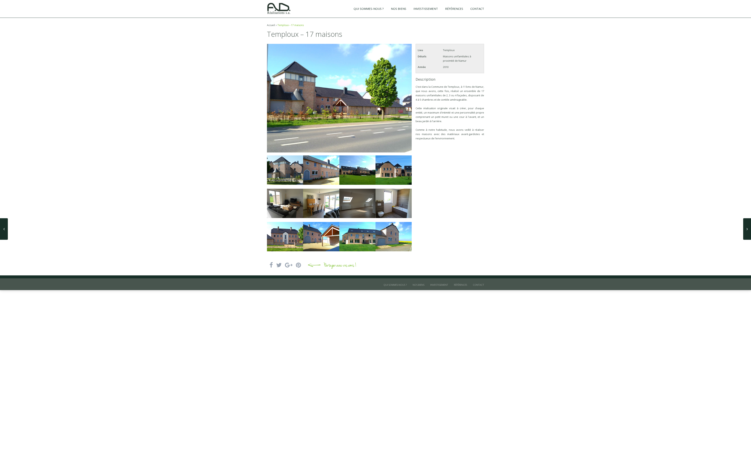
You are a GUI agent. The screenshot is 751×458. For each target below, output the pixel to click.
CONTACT (477, 9)
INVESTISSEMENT (425, 9)
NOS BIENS (398, 9)
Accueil (271, 25)
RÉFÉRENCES (454, 9)
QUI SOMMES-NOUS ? (369, 9)
